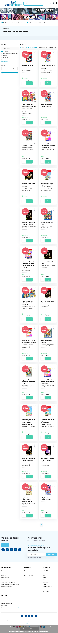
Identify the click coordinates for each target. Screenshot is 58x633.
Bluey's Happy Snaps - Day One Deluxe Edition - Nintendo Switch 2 (47, 185)
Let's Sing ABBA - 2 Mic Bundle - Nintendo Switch (28, 460)
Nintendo (5, 57)
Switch (44, 577)
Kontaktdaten (4, 573)
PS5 (44, 575)
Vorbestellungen (47, 571)
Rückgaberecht (5, 577)
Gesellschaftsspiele (47, 586)
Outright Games (7, 59)
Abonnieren (51, 554)
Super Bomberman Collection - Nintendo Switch (28, 381)
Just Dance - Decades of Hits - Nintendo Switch (47, 460)
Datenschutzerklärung (6, 586)
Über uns (3, 571)
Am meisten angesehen (32, 47)
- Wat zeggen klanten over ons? (29, 623)
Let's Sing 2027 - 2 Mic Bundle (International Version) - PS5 (47, 381)
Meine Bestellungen (29, 573)
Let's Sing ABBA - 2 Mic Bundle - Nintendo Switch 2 (28, 185)
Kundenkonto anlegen (29, 571)
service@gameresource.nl (35, 545)
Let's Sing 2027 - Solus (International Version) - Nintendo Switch (48, 145)
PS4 (44, 580)
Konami (5, 55)
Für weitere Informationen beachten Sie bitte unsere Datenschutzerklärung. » (29, 631)
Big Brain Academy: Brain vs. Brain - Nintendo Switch (27, 499)
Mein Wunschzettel (28, 575)
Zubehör (45, 589)
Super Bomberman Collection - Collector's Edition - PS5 (29, 303)
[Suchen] (41, 4)
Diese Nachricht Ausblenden (30, 628)
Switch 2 (45, 573)
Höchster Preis (52, 47)
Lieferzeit (3, 575)
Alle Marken (6, 51)
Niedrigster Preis (43, 47)
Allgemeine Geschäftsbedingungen (10, 584)
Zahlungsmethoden (6, 580)
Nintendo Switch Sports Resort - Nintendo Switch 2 (48, 67)
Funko (44, 584)
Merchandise (46, 591)
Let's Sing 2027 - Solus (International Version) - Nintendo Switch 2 (29, 342)
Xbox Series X (46, 582)
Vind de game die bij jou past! (8, 582)
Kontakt (5, 545)
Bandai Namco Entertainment (10, 53)
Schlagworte (6, 28)
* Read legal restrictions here (34, 557)
